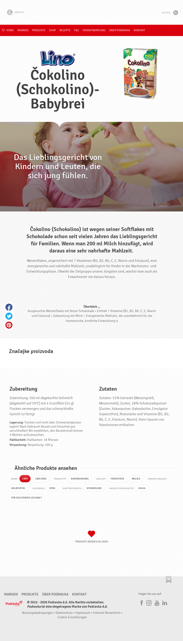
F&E (76, 30)
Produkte (38, 30)
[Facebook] (141, 602)
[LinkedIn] (164, 602)
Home (10, 30)
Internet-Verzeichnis (106, 613)
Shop (52, 30)
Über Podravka (119, 30)
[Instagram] (149, 602)
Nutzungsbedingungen (37, 613)
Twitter (9, 316)
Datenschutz (64, 613)
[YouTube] (156, 602)
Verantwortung (94, 30)
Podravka (91, 12)
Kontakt (139, 30)
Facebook (9, 307)
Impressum (82, 613)
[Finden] (175, 13)
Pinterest (9, 325)
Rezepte (65, 30)
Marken (23, 30)
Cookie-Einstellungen (72, 617)
